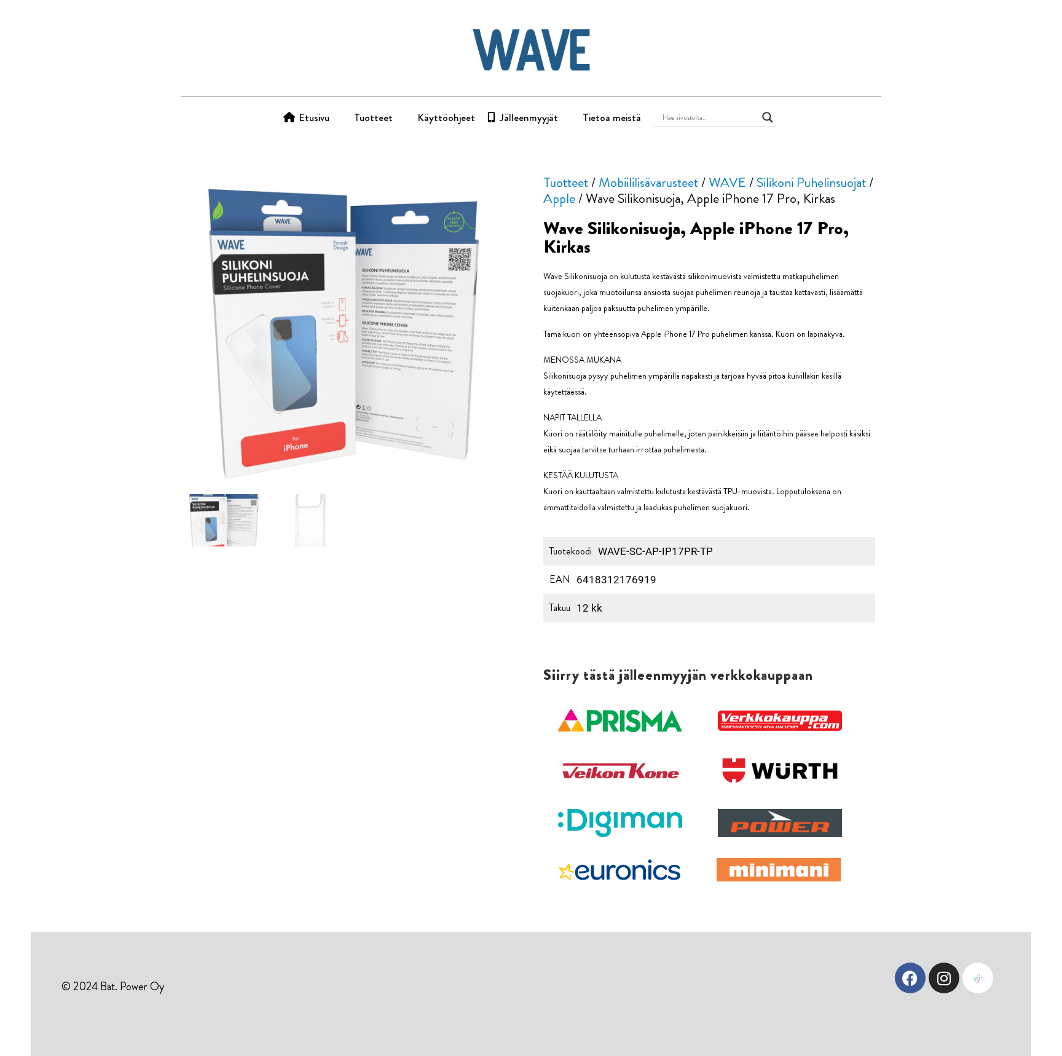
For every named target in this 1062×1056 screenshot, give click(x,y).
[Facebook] (910, 978)
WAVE (727, 182)
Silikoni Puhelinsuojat (811, 182)
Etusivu (314, 117)
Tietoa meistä (612, 117)
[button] (620, 721)
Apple (559, 198)
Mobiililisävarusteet (648, 182)
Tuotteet (373, 117)
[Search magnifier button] (767, 117)
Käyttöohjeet (446, 117)
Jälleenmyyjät (529, 117)
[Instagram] (944, 978)
